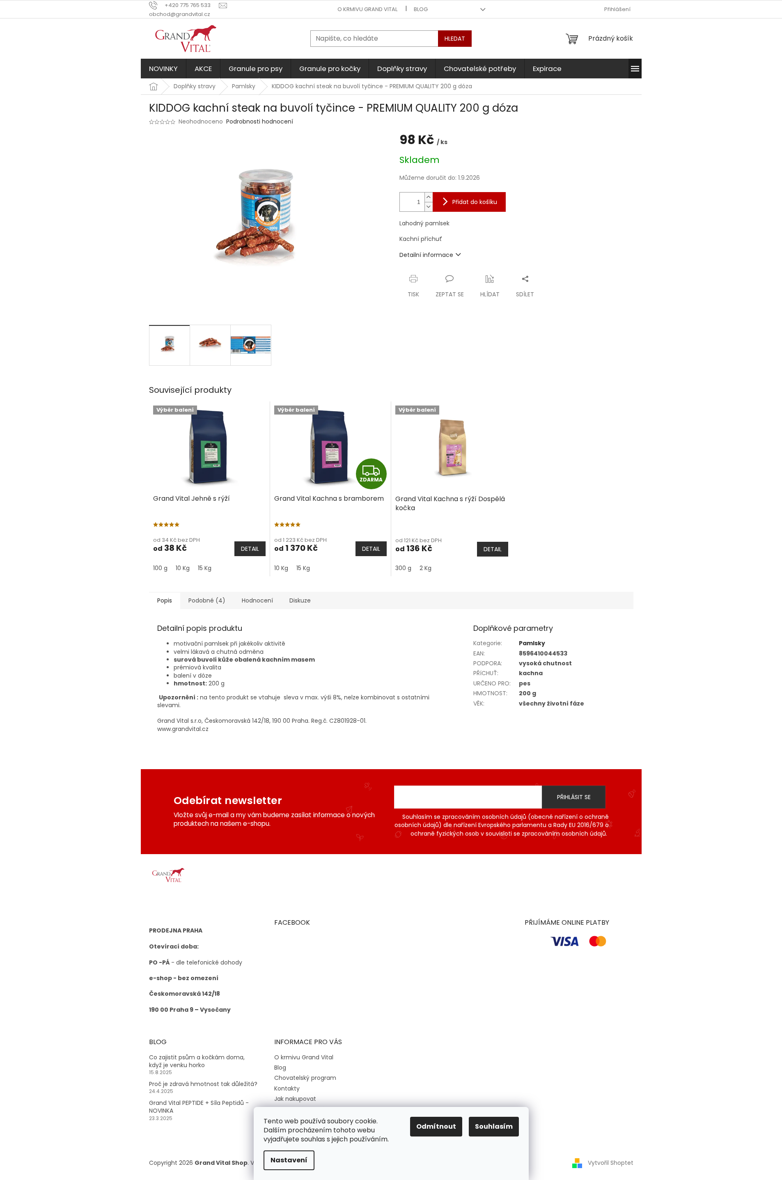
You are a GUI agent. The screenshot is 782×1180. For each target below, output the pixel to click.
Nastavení (289, 1160)
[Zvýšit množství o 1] (428, 197)
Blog (421, 9)
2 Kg (425, 568)
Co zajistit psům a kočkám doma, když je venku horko (197, 1061)
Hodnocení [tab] (257, 600)
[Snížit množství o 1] (428, 206)
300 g (403, 568)
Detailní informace (426, 255)
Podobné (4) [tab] (206, 600)
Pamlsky (532, 643)
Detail (250, 549)
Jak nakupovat (295, 1099)
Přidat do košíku (474, 202)
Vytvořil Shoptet (610, 1163)
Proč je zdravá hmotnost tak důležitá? (203, 1084)
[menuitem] (163, 68)
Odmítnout (436, 1126)
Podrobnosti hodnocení (259, 122)
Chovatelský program (305, 1078)
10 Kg (183, 568)
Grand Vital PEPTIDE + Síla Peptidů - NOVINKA (199, 1107)
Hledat (455, 38)
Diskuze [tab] (300, 600)
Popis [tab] (164, 600)
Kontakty (287, 1088)
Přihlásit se (574, 797)
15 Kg (204, 568)
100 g (160, 568)
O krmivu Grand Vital (367, 9)
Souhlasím (494, 1126)
